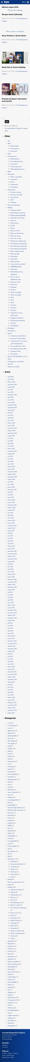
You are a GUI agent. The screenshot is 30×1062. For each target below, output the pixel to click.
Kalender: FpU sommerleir (15, 810)
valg (9, 1013)
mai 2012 (10, 690)
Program (13, 290)
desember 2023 (12, 405)
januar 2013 (11, 669)
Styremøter (14, 151)
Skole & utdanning (16, 933)
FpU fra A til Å (15, 231)
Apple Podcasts (5, 1058)
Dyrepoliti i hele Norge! (18, 218)
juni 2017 (10, 536)
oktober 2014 (11, 615)
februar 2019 (11, 500)
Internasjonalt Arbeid (17, 864)
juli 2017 (10, 533)
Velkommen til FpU (13, 367)
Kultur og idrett (15, 261)
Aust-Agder (11, 743)
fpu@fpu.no (5, 1045)
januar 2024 (11, 402)
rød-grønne (11, 946)
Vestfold (10, 1023)
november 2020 (12, 472)
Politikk (10, 208)
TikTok (12, 1058)
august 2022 (11, 436)
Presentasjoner (15, 149)
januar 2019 (11, 502)
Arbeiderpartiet (15, 895)
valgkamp (10, 1018)
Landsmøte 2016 (15, 351)
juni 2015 (10, 595)
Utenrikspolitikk (12, 1010)
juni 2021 (10, 456)
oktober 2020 (11, 474)
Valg (12, 877)
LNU (12, 200)
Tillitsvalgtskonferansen (18, 169)
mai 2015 (10, 597)
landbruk (10, 820)
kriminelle (11, 815)
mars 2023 (11, 420)
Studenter (13, 305)
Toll (9, 990)
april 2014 (11, 631)
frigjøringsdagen (12, 779)
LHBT (10, 826)
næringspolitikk (12, 841)
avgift (9, 746)
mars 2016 (11, 572)
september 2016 (12, 559)
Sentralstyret (14, 187)
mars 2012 (11, 695)
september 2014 (12, 618)
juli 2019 (10, 492)
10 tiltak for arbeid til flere (18, 336)
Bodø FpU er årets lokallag (13, 67)
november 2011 (12, 705)
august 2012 (11, 682)
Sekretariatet (14, 184)
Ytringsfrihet (11, 1026)
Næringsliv (14, 923)
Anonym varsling (16, 192)
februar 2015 (11, 605)
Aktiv (9, 143)
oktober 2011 (11, 708)
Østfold (10, 879)
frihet (9, 782)
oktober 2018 (11, 508)
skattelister (11, 959)
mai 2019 (10, 495)
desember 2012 (12, 672)
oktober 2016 (11, 556)
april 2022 (11, 443)
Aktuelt (10, 733)
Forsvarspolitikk (12, 774)
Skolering (13, 872)
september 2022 (12, 433)
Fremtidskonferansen (17, 161)
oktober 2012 (11, 677)
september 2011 (12, 710)
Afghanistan (11, 731)
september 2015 (12, 587)
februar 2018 (11, 520)
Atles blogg (11, 741)
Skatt (9, 954)
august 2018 (11, 510)
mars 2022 (11, 446)
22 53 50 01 (5, 1047)
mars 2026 (11, 379)
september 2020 (12, 477)
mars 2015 (11, 602)
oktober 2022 (11, 431)
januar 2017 (11, 549)
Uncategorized (12, 1000)
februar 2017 (11, 546)
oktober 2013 (11, 646)
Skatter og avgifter (16, 292)
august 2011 (11, 713)
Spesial (10, 333)
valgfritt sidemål (12, 1015)
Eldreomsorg (14, 223)
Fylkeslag (13, 861)
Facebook (4, 1053)
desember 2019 (12, 490)
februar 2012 (11, 697)
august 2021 (11, 454)
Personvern (14, 285)
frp (8, 785)
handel (10, 787)
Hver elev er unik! (16, 238)
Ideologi (10, 797)
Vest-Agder (11, 1021)
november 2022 (12, 428)
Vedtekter (13, 202)
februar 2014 (11, 636)
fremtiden (10, 777)
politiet (10, 885)
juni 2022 (10, 438)
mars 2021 (11, 464)
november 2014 (12, 613)
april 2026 (11, 377)
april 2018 (11, 515)
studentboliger (12, 977)
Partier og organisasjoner (15, 882)
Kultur (12, 915)
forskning (10, 772)
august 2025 (11, 387)
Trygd (9, 995)
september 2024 (12, 395)
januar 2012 (11, 700)
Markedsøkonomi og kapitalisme (17, 273)
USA (9, 1005)
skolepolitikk (11, 967)
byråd (9, 759)
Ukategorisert (12, 997)
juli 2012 (10, 685)
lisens (9, 828)
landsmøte (11, 823)
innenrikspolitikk (13, 800)
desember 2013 (12, 641)
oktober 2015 (11, 585)
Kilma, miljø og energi (17, 251)
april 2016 (11, 569)
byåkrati (10, 756)
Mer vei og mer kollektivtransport (16, 278)
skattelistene (11, 956)
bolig (9, 751)
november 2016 (12, 554)
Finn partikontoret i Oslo (18, 346)
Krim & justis (14, 913)
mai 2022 (10, 441)
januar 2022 (11, 449)
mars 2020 (11, 484)
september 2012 (12, 679)
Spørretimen (14, 354)
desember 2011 (12, 703)
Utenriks (13, 323)
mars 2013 (11, 664)
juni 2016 (10, 567)
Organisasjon (11, 190)
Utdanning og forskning (18, 320)
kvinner (10, 818)
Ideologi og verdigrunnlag (18, 241)
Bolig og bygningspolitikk (18, 215)
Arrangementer (12, 156)
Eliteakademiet (15, 159)
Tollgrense (11, 992)
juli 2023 (10, 413)
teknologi (10, 987)
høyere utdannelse (13, 792)
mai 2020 (10, 482)
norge (9, 844)
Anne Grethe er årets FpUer (14, 36)
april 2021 (11, 461)
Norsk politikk (12, 846)
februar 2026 (11, 382)
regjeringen (11, 941)
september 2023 (12, 407)
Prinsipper (14, 287)
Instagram (15, 1053)
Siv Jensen (11, 951)
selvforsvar (11, 949)
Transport (13, 308)
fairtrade (10, 769)
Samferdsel (14, 928)
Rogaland (10, 944)
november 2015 (12, 582)
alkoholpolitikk (12, 736)
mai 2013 (10, 659)
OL (9, 854)
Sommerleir (14, 164)
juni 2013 (10, 656)
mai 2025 (10, 390)
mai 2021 (10, 459)
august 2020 (11, 479)
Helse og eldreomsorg (17, 233)
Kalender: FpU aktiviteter (15, 808)
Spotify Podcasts (10, 1056)
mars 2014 (11, 633)
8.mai (9, 728)
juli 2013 (10, 654)
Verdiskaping (14, 326)
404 (9, 141)
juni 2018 (10, 513)
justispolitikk (11, 805)
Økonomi (13, 926)
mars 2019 (11, 497)
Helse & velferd (15, 905)
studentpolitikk (12, 982)
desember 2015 (12, 579)
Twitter (4, 1056)
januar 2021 (11, 469)
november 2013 (12, 644)
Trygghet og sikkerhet (17, 318)
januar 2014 (11, 638)
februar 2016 (11, 574)
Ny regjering (11, 851)
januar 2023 (11, 425)
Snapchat (10, 1053)
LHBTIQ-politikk (16, 267)
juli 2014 (10, 623)
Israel (9, 802)
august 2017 (11, 531)
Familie (13, 226)
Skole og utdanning (13, 964)
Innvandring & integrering (18, 908)
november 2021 (12, 451)
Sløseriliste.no (12, 331)
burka (9, 754)
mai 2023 (10, 415)
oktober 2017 (11, 528)
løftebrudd (11, 831)
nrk (9, 849)
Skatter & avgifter (16, 931)
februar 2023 (11, 423)
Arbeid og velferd (16, 210)
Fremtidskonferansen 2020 (18, 349)
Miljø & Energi (15, 920)
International (14, 197)
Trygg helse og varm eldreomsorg (17, 314)
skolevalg (10, 969)
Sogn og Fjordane (13, 972)
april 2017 (11, 541)
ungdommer (11, 1003)
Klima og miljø (15, 254)
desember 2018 (12, 505)
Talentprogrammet (16, 167)
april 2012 (11, 692)
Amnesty (10, 738)
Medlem (13, 869)
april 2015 (11, 600)
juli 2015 (10, 592)
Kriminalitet (14, 256)
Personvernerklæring (14, 205)
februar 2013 (11, 667)
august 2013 (11, 651)
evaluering (11, 767)
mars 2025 (11, 392)
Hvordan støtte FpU (16, 195)
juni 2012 (10, 687)
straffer (10, 974)
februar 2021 (11, 467)
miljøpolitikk (11, 836)
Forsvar (13, 228)
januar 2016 (11, 577)
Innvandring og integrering (19, 243)
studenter (10, 980)
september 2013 (12, 649)
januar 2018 (11, 523)
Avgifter (10, 749)
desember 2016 (12, 551)
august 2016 (11, 561)
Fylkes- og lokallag (16, 177)
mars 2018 (11, 518)
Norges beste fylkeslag (12, 14)
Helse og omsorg (16, 236)
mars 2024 (11, 400)
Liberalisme (14, 269)
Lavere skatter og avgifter (18, 264)
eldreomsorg (11, 761)
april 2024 (11, 397)
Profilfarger (11, 328)
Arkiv (9, 154)
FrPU (9, 172)
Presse (12, 182)
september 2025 (12, 384)
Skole (12, 297)
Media (10, 833)
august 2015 (11, 590)
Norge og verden (16, 282)
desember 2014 (12, 610)
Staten (12, 303)
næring (10, 838)
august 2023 (11, 410)
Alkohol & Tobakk (16, 890)
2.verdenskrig (12, 725)
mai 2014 (10, 628)
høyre (9, 795)
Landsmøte (14, 867)
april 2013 (11, 661)
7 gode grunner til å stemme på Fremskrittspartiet (19, 342)
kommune (11, 813)
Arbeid (13, 892)
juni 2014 (10, 626)
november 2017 (12, 526)
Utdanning (11, 1008)
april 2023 (11, 418)
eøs (9, 764)
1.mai (9, 723)
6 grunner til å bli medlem (18, 338)
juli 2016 (10, 564)
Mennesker (11, 174)
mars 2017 (11, 543)
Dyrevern (13, 220)
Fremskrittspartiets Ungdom (13, 128)
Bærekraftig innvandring (18, 213)
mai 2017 (10, 538)
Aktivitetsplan (15, 146)
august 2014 (11, 620)
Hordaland (11, 790)
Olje (9, 856)
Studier (10, 985)
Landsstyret (14, 179)
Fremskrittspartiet (16, 903)
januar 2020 (11, 487)
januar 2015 (11, 608)
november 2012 (12, 674)
